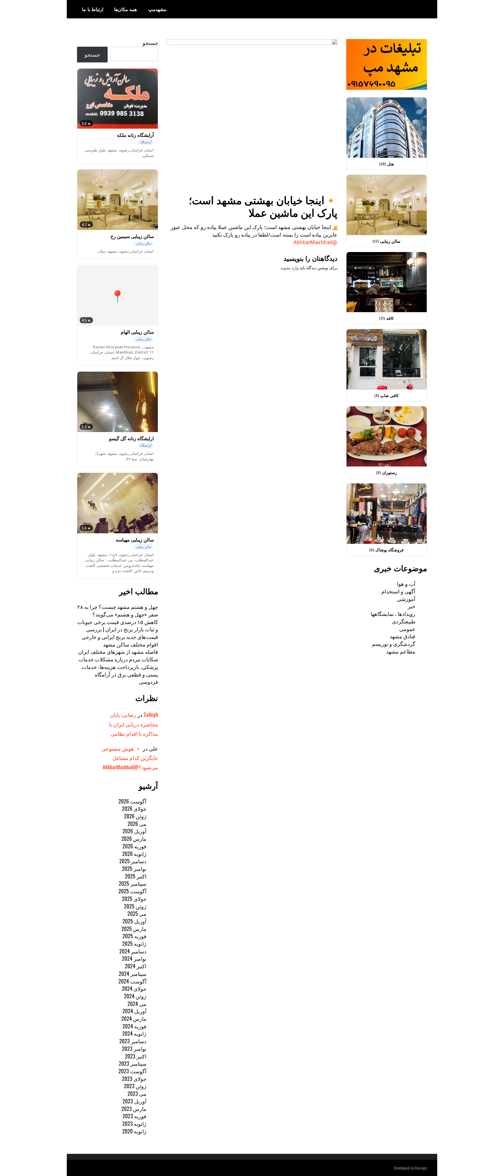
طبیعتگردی (403, 621)
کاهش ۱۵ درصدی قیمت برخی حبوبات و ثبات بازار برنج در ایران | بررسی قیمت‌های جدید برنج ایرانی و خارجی (117, 629)
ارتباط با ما (92, 9)
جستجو (150, 42)
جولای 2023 (134, 1078)
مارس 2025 (133, 928)
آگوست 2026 (132, 801)
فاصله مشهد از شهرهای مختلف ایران (118, 651)
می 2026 (136, 823)
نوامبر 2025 (134, 868)
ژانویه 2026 (134, 853)
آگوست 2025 (132, 891)
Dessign (421, 1168)
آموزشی (406, 598)
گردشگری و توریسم (393, 643)
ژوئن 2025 (135, 906)
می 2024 (136, 1003)
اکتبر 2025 (135, 876)
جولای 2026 (134, 808)
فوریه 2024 (134, 1026)
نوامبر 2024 (134, 958)
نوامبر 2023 (134, 1048)
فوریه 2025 (134, 936)
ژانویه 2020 (134, 1131)
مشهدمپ (157, 9)
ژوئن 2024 (135, 996)
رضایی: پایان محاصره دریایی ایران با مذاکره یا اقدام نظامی (133, 724)
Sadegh (151, 714)
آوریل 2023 (134, 1101)
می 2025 (136, 913)
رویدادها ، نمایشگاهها (393, 613)
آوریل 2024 (134, 1011)
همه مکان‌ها (125, 9)
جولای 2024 (134, 988)
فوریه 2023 (134, 1116)
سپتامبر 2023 (132, 1063)
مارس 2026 (133, 838)
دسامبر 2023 (132, 1041)
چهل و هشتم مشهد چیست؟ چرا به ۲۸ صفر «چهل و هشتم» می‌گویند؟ (117, 610)
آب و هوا (406, 583)
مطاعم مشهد (400, 651)
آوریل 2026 (134, 831)
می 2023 (136, 1093)
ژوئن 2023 (135, 1086)
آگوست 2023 (132, 1071)
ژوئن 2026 (135, 816)
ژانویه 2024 (134, 1033)
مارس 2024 (133, 1018)
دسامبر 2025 (132, 861)
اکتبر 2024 (135, 966)
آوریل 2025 (134, 921)
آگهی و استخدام (398, 591)
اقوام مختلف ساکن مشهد (130, 644)
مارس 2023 (133, 1108)
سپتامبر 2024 (132, 973)
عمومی (407, 628)
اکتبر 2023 (135, 1056)
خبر (411, 606)
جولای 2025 (134, 898)
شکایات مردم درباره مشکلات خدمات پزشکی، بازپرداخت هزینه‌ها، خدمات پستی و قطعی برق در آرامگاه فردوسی (118, 670)
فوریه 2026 (134, 846)
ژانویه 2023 (134, 1123)
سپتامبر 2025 (132, 883)
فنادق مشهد (402, 636)
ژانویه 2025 (134, 943)
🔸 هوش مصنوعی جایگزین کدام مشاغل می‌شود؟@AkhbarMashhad (130, 758)
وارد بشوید (290, 267)
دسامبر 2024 (132, 951)
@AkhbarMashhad (315, 242)
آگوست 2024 (132, 981)
